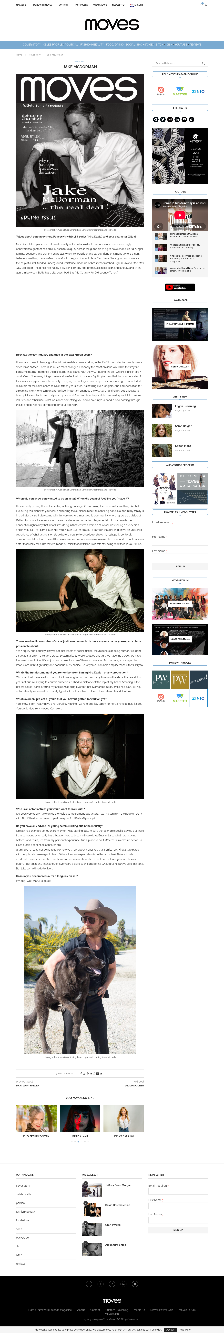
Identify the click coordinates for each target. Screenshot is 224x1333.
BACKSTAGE (145, 44)
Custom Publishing (116, 1309)
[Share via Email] (101, 1073)
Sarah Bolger (183, 426)
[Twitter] (163, 119)
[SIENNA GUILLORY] (180, 367)
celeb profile (23, 1194)
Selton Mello (183, 445)
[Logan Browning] (162, 411)
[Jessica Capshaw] (80, 1118)
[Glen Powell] (92, 1229)
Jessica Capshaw (80, 1136)
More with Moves (42, 5)
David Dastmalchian (117, 1205)
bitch (19, 1255)
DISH (169, 44)
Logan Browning (185, 406)
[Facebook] (155, 119)
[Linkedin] (177, 119)
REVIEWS (195, 44)
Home (19, 55)
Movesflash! (112, 1313)
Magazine (21, 5)
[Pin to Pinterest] (88, 1073)
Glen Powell (113, 1225)
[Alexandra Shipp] (92, 1249)
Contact (63, 5)
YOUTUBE (181, 44)
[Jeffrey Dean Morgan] (92, 1190)
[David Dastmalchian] (92, 1210)
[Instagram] (170, 119)
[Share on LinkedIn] (91, 1073)
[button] (20, 1123)
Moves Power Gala (161, 1309)
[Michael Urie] (123, 1118)
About (81, 1309)
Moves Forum (187, 1309)
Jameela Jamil (36, 1136)
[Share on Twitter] (84, 1073)
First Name (159, 536)
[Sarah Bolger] (162, 430)
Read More (185, 1330)
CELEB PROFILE (53, 44)
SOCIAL (130, 44)
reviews (20, 1263)
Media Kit (139, 1309)
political (20, 1203)
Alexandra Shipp (115, 1244)
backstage (22, 1237)
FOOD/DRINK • (115, 44)
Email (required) (162, 522)
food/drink (22, 1220)
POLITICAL (71, 44)
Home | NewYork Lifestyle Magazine (50, 1309)
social (19, 1229)
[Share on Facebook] (81, 1073)
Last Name (159, 551)
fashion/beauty (25, 1211)
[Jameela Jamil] (36, 1118)
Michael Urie (124, 1136)
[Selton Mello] (162, 450)
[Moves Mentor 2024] (180, 603)
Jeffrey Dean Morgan (118, 1185)
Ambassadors (100, 5)
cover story (35, 55)
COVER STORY (32, 44)
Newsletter (118, 5)
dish (18, 1246)
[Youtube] (184, 119)
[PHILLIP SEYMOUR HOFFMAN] (180, 324)
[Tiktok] (191, 119)
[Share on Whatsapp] (94, 1073)
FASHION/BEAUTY (92, 44)
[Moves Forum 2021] (180, 639)
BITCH (159, 44)
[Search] (206, 5)
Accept (170, 1329)
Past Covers (81, 5)
